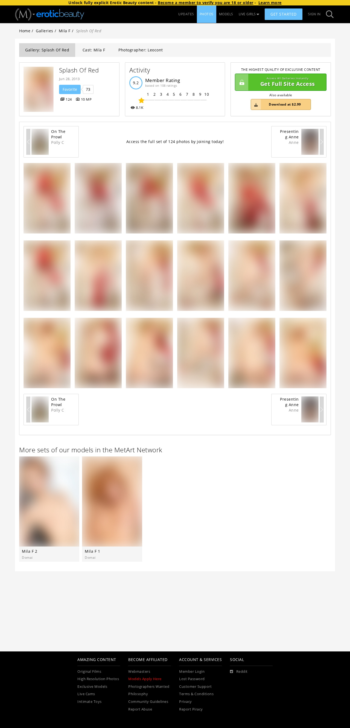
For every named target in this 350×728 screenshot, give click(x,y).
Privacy (185, 701)
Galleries (44, 30)
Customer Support (195, 686)
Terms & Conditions (196, 694)
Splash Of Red (79, 70)
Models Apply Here (145, 679)
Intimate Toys (89, 701)
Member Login (192, 671)
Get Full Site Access (287, 82)
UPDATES (186, 14)
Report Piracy (191, 709)
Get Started (283, 14)
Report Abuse (140, 709)
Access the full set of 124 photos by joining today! (175, 141)
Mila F (65, 30)
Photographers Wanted (148, 686)
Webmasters (139, 671)
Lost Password (192, 679)
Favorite (70, 89)
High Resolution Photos (98, 679)
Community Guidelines (148, 701)
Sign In (314, 14)
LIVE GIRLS (247, 14)
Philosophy (138, 694)
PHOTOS (207, 14)
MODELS (226, 14)
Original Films (89, 671)
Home (24, 30)
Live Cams (86, 694)
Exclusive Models (92, 686)
